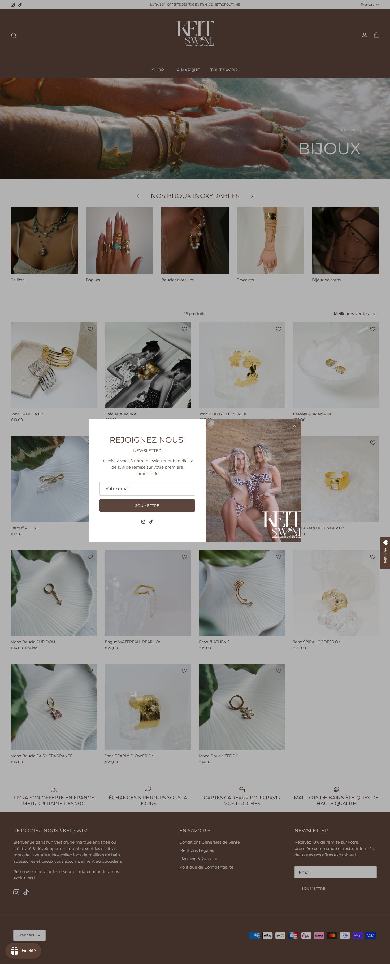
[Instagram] (143, 522)
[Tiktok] (151, 522)
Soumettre (147, 505)
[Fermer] (294, 426)
